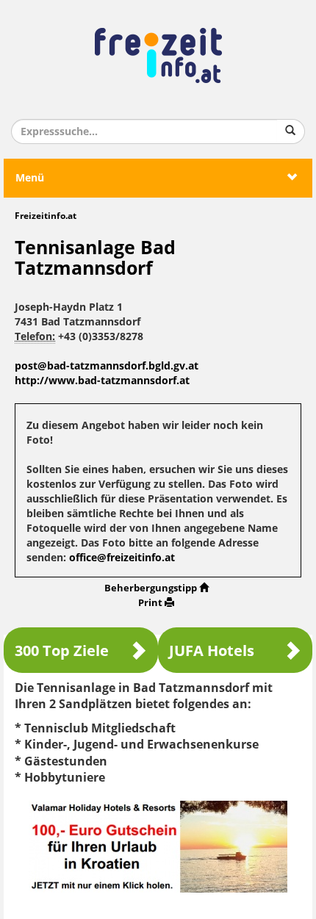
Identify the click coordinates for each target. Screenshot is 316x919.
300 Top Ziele (62, 651)
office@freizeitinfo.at (122, 558)
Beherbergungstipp (150, 588)
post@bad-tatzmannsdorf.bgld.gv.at (106, 366)
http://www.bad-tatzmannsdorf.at (102, 381)
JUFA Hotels (211, 651)
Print (150, 602)
